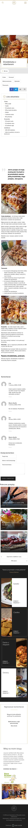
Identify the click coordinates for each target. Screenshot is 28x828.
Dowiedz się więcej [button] (9, 769)
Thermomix (5, 85)
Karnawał (11, 77)
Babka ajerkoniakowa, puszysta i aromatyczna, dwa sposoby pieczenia (14, 721)
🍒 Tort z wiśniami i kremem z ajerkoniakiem (13, 546)
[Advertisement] (14, 20)
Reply (10, 396)
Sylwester (17, 81)
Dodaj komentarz (8, 478)
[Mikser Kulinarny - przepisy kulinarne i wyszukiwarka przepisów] (10, 777)
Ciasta (4, 77)
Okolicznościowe (6, 81)
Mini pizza (14, 561)
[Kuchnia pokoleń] (14, 2)
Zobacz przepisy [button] (16, 602)
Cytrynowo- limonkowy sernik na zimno (13, 524)
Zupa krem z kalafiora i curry (14, 556)
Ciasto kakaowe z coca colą (13, 502)
